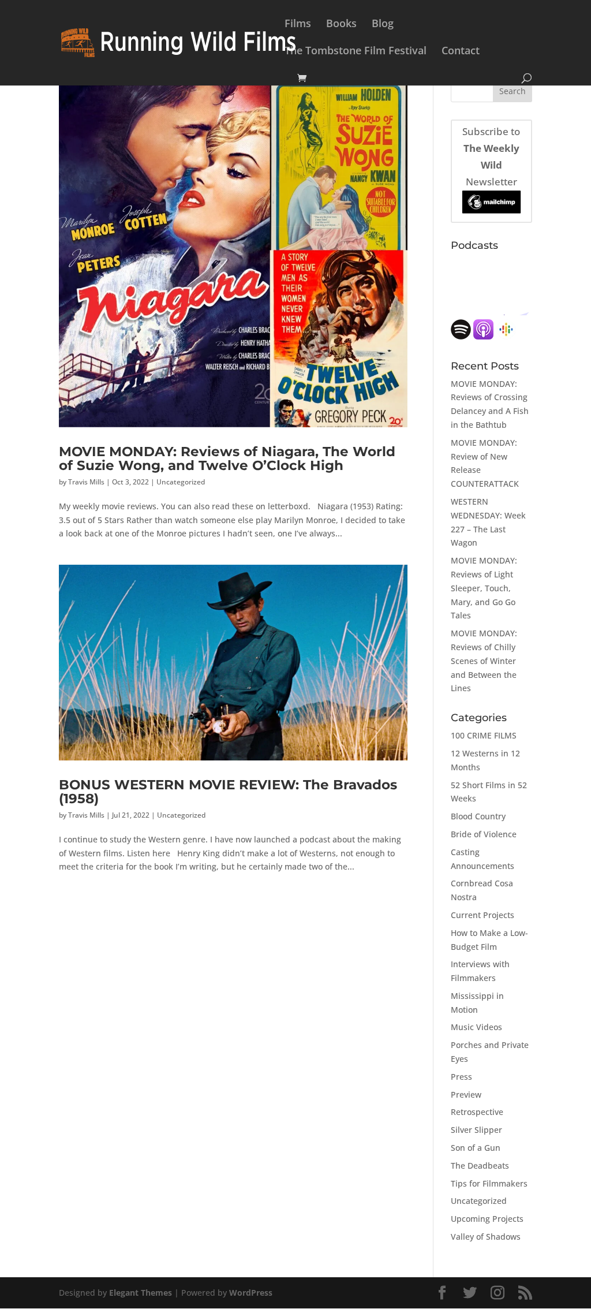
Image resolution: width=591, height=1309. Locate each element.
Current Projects (482, 914)
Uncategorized (180, 482)
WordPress (250, 1292)
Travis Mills (86, 482)
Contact (461, 51)
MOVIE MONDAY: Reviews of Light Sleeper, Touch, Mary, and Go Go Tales (484, 588)
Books (341, 24)
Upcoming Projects (487, 1218)
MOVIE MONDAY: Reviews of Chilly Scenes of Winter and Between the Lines (484, 660)
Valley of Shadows (486, 1236)
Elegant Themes (140, 1292)
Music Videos (476, 1026)
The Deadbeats (480, 1165)
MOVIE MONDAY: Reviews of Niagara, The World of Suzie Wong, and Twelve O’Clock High (227, 458)
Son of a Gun (475, 1147)
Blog (383, 24)
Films (298, 24)
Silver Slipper (476, 1129)
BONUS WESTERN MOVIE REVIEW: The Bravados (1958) (228, 791)
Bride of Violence (484, 834)
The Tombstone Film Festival (356, 51)
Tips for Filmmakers (489, 1183)
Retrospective (477, 1111)
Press (461, 1076)
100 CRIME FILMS (484, 735)
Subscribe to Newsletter (491, 156)
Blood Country (478, 816)
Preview (466, 1094)
